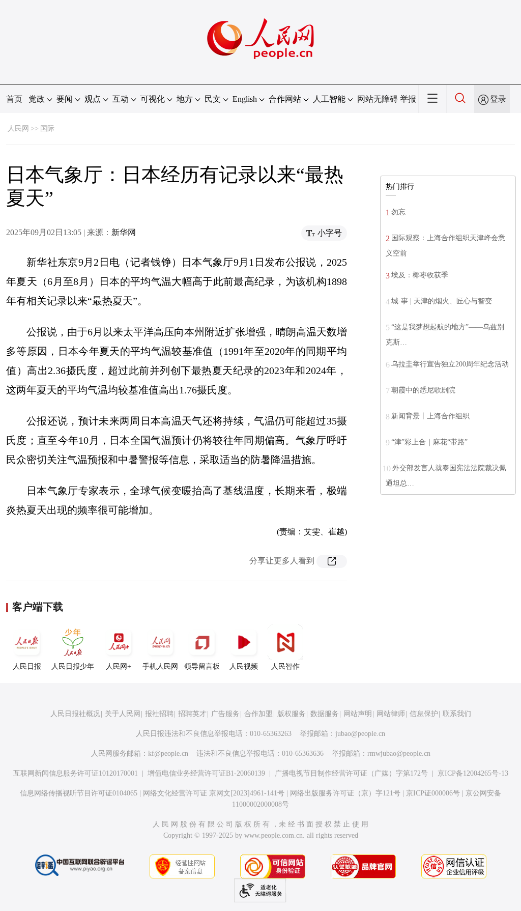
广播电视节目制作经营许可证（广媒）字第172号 (351, 773)
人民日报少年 (72, 666)
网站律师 (391, 714)
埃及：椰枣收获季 (419, 275)
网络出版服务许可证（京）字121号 (345, 793)
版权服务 (291, 714)
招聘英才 (192, 714)
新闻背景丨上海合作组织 (430, 416)
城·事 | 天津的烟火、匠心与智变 (441, 301)
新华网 (123, 232)
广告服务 (225, 714)
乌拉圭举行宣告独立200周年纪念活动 (450, 364)
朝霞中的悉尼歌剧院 (423, 390)
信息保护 (424, 714)
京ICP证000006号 (433, 793)
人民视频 (243, 666)
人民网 (18, 128)
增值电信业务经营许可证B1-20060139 (206, 773)
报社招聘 (159, 714)
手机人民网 (160, 666)
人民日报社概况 (75, 714)
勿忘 (398, 212)
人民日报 (27, 666)
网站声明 (357, 714)
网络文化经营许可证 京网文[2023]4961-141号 (213, 793)
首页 (14, 99)
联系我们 (457, 714)
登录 (498, 99)
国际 (47, 128)
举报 (408, 99)
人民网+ (118, 666)
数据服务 (324, 714)
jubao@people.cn (360, 733)
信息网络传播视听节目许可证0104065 (78, 793)
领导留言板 (202, 666)
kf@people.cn (168, 753)
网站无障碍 (377, 99)
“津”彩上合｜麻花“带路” (429, 442)
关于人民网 (122, 714)
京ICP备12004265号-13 (473, 773)
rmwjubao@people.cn (398, 753)
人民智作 (285, 666)
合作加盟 (258, 714)
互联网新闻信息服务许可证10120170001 (75, 773)
